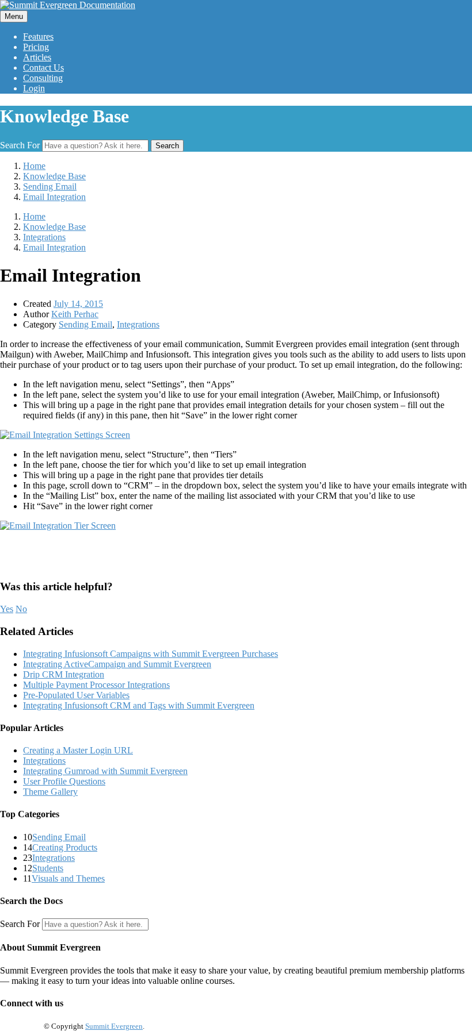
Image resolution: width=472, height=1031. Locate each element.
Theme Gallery (50, 792)
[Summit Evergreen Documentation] (67, 5)
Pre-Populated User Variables (76, 695)
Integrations (138, 324)
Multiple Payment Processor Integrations (96, 685)
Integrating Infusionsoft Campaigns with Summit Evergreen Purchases (150, 654)
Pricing (36, 47)
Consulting (43, 78)
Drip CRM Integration (63, 674)
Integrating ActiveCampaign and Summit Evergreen (117, 664)
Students (47, 868)
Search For (20, 145)
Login (34, 88)
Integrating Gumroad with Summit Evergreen (105, 771)
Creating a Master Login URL (78, 750)
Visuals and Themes (68, 878)
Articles (37, 57)
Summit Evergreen (114, 1026)
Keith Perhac (74, 314)
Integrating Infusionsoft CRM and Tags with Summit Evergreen (138, 705)
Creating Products (64, 847)
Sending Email (85, 324)
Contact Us (43, 67)
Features (38, 36)
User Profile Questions (64, 781)
